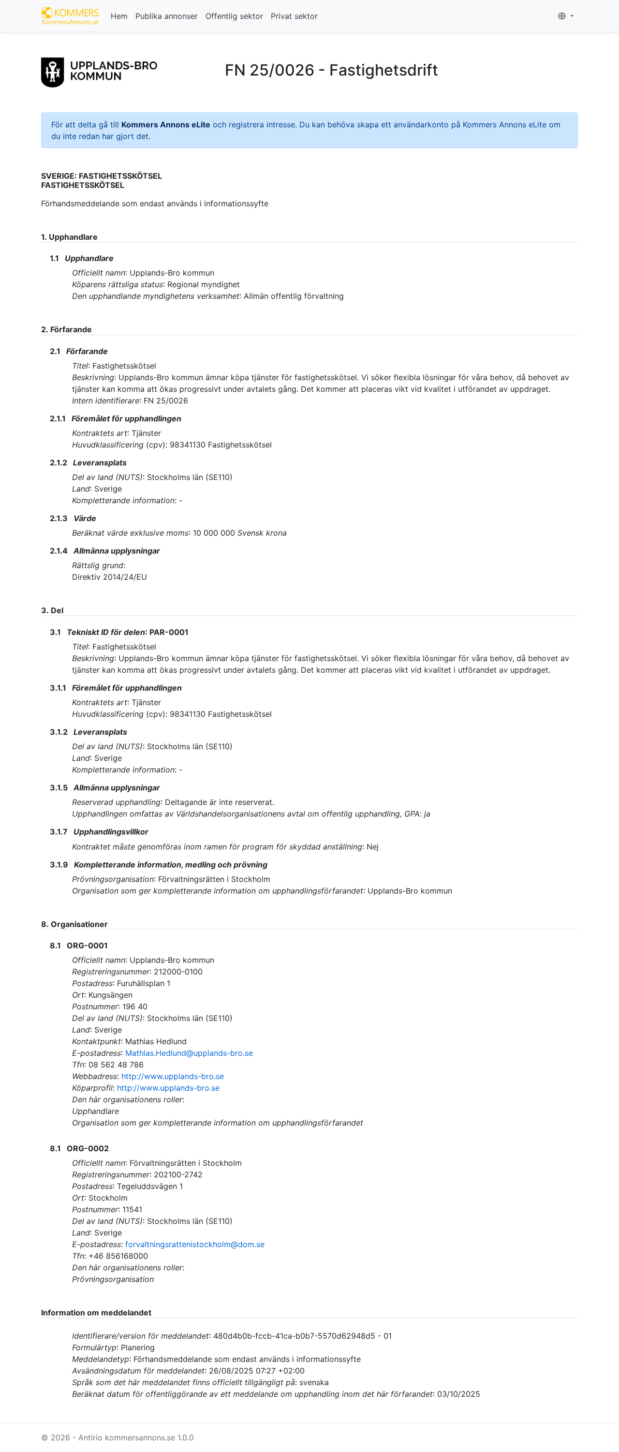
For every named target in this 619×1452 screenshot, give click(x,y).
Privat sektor (294, 16)
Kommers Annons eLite (165, 124)
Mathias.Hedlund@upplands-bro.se (189, 1053)
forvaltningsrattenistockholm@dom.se (195, 1244)
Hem (119, 16)
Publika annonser (166, 16)
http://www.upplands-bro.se (172, 1076)
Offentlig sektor (234, 16)
